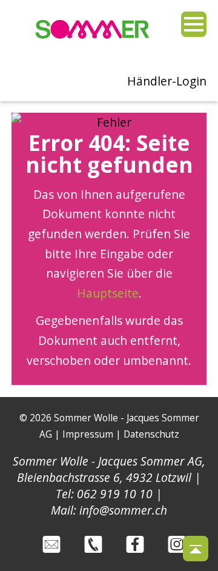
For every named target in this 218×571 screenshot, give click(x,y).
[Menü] (193, 24)
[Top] (195, 548)
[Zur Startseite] (93, 42)
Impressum (87, 434)
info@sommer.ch (123, 510)
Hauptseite (108, 293)
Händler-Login (166, 81)
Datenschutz (151, 434)
